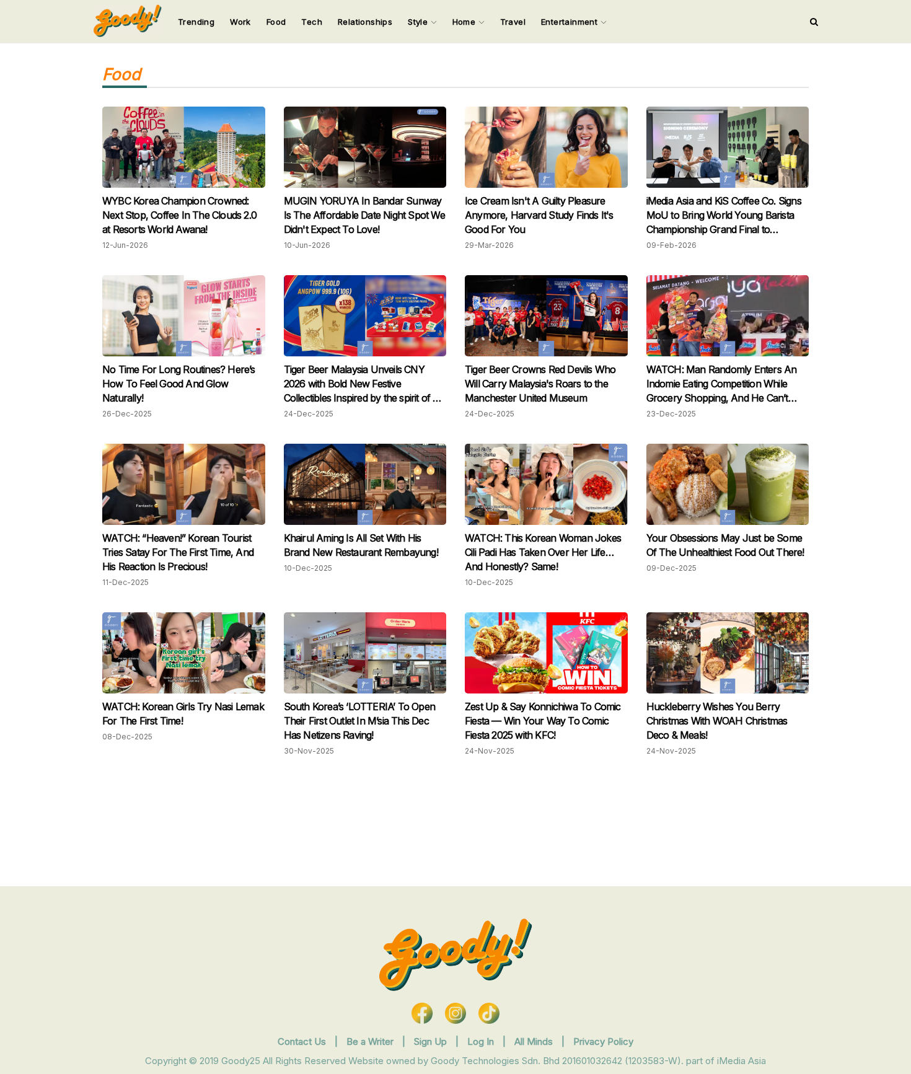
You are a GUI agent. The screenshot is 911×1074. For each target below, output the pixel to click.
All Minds (534, 1041)
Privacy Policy (603, 1041)
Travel (513, 22)
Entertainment (571, 22)
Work (240, 22)
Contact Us (302, 1041)
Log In (481, 1041)
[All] (814, 21)
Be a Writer (370, 1041)
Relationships (365, 22)
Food (276, 22)
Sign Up (431, 1041)
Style (419, 22)
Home (465, 22)
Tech (311, 22)
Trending (196, 22)
